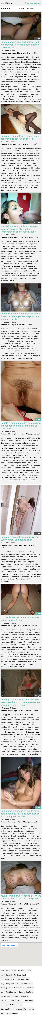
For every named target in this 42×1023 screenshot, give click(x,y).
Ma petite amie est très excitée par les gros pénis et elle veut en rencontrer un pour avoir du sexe (19, 229)
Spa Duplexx (29, 1009)
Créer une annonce (33, 3)
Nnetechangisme (24, 971)
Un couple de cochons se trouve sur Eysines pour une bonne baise (20, 538)
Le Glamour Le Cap (8, 979)
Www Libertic (6, 996)
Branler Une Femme (20, 996)
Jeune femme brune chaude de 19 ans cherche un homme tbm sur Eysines (21, 897)
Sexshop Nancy (6, 988)
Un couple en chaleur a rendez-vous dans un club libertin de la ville (20, 137)
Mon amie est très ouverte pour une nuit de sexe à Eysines (20, 618)
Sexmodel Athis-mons (25, 1001)
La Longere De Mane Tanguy (11, 1005)
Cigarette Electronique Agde (11, 1009)
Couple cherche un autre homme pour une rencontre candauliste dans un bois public (21, 426)
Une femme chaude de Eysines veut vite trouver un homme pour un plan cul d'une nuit (20, 45)
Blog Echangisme (7, 984)
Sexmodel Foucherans (9, 1013)
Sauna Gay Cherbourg (9, 992)
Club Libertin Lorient (8, 971)
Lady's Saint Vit (6, 975)
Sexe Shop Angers (8, 1001)
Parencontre (6, 3)
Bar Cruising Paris (26, 992)
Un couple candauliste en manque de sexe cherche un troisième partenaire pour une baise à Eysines (20, 702)
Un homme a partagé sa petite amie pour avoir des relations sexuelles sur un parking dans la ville (20, 814)
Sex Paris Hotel (20, 975)
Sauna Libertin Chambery (24, 988)
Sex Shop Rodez (23, 979)
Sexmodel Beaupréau (24, 984)
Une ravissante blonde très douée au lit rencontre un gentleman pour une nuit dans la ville (20, 316)
